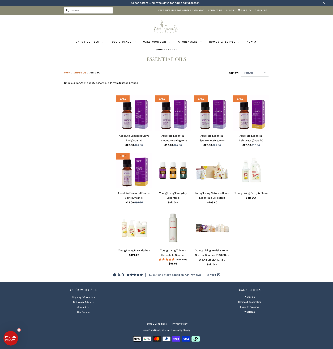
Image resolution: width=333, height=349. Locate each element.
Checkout (261, 10)
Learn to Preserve (249, 307)
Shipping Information (83, 297)
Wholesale (249, 312)
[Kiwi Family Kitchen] (166, 27)
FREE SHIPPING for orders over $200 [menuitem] (181, 10)
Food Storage (121, 42)
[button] (167, 259)
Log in (230, 10)
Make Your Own (155, 42)
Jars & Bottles (88, 42)
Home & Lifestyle (222, 42)
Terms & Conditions (156, 324)
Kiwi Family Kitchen (160, 330)
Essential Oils (166, 59)
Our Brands (83, 312)
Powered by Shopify (180, 330)
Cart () (245, 10)
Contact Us (83, 307)
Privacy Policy (179, 324)
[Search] (67, 10)
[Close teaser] (19, 330)
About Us (250, 297)
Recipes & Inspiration (250, 302)
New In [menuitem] (252, 42)
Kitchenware (188, 42)
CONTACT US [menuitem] (215, 10)
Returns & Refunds (83, 302)
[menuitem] (89, 42)
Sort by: (234, 72)
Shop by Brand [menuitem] (166, 49)
